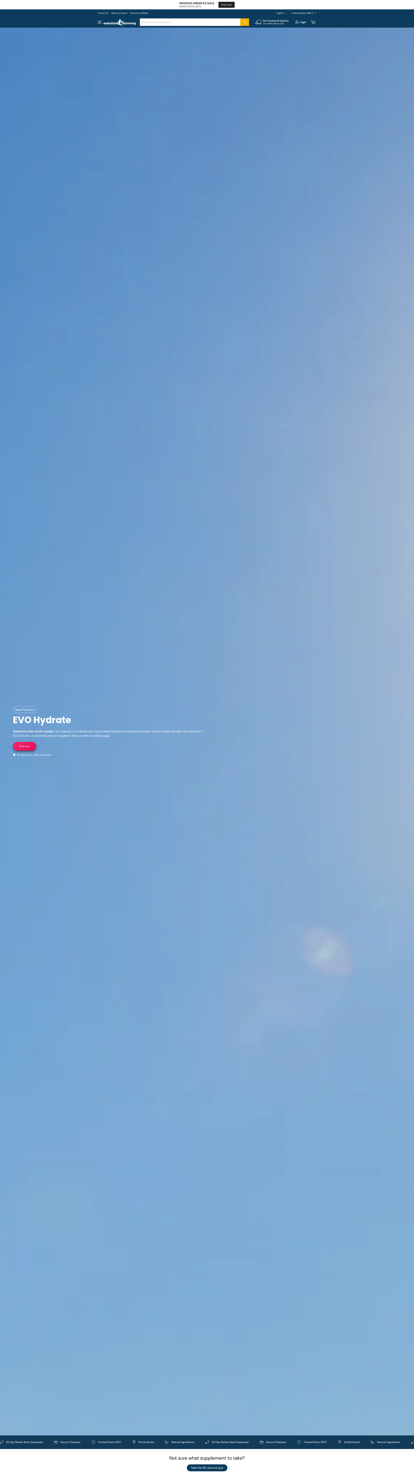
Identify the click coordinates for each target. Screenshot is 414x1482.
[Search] (244, 22)
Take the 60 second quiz (207, 1468)
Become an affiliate (139, 13)
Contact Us (103, 13)
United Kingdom (303, 13)
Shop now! (226, 4)
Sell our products (119, 13)
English (280, 13)
